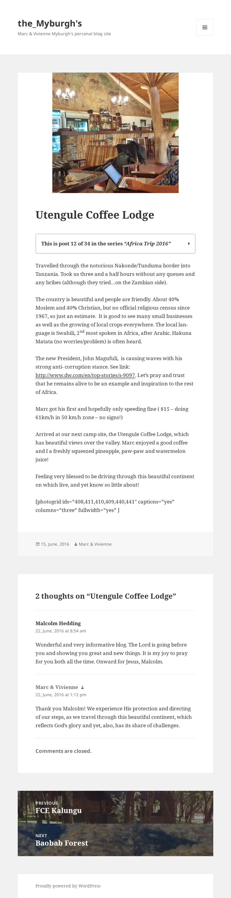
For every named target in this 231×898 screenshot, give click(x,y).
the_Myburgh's (50, 23)
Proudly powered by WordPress (67, 886)
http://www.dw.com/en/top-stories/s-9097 (85, 375)
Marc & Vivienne (95, 544)
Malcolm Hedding (58, 623)
